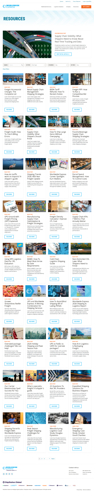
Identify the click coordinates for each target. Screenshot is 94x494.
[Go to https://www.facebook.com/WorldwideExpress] (9, 474)
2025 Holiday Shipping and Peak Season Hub (35, 346)
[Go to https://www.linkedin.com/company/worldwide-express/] (4, 474)
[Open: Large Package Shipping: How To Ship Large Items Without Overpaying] (58, 121)
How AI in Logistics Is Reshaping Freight (80, 346)
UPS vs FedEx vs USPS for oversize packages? (57, 346)
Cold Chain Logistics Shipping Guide (57, 261)
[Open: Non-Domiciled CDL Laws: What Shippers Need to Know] (81, 248)
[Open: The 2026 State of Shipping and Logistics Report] (81, 291)
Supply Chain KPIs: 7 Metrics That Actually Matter (80, 219)
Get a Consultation (72, 472)
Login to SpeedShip (87, 1)
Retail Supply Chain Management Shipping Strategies (35, 92)
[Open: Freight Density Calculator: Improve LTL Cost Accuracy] (58, 206)
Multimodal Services (46, 6)
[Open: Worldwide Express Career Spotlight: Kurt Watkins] (58, 164)
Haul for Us (68, 1)
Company (68, 6)
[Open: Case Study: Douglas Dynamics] (58, 418)
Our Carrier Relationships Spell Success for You (12, 388)
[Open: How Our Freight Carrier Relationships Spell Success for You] (13, 376)
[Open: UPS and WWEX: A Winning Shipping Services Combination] (35, 291)
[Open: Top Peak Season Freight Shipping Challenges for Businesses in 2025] (35, 418)
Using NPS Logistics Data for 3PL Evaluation (13, 261)
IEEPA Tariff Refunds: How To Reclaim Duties (57, 92)
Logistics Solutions (58, 6)
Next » (53, 458)
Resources (76, 6)
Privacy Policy (79, 489)
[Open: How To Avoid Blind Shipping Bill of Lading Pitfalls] (58, 291)
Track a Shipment (76, 1)
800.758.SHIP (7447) (87, 470)
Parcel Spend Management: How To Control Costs (80, 177)
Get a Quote (86, 6)
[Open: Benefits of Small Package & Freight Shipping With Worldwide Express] (13, 418)
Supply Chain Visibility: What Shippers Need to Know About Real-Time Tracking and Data (69, 39)
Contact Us (85, 474)
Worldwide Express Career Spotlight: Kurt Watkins (58, 177)
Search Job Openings (87, 472)
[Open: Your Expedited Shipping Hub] (81, 376)
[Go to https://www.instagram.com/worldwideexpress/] (7, 474)
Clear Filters (6, 69)
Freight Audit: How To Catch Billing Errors (13, 134)
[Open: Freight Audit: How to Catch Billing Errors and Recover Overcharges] (13, 121)
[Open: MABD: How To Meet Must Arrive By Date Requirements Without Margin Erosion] (35, 248)
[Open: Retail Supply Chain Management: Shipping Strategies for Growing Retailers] (35, 79)
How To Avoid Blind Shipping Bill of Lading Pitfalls (58, 304)
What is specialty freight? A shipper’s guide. (35, 388)
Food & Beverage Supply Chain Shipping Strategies (80, 134)
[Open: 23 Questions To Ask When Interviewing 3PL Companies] (58, 376)
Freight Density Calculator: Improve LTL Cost (58, 219)
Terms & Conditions (87, 489)
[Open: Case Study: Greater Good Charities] (81, 418)
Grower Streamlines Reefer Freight (13, 304)
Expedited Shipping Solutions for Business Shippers (80, 388)
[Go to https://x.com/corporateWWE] (12, 474)
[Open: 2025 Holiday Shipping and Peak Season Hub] (35, 333)
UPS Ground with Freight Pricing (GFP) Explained (12, 219)
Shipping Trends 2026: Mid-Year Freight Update (34, 177)
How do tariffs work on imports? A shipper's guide (13, 177)
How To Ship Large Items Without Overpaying (58, 134)
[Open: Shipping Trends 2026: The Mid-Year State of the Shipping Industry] (35, 164)
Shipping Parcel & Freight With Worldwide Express (13, 431)
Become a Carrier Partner (74, 474)
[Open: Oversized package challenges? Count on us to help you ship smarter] (13, 333)
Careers (61, 1)
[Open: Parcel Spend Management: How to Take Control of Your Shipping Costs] (81, 164)
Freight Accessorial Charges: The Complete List (13, 92)
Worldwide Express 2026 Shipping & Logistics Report (80, 304)
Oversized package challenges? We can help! (13, 346)
